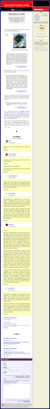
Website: (5, 372)
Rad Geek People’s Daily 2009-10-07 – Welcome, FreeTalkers (13, 352)
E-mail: (5, 367)
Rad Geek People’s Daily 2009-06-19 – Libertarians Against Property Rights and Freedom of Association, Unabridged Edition (16, 342)
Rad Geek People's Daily (17, 5)
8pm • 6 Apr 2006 (11, 177)
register (8, 375)
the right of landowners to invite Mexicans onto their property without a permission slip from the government (16, 114)
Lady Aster (11, 288)
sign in (17, 375)
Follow (14, 138)
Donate (41, 34)
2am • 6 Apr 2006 (11, 142)
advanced (45, 9)
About (16, 9)
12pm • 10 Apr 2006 (7, 319)
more (41, 45)
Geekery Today (7, 322)
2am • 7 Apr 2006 (11, 226)
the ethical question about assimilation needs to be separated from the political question (17, 252)
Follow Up (6, 150)
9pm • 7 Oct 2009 (6, 350)
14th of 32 (21, 29)
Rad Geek (10, 224)
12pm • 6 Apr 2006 (11, 155)
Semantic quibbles (45, 15)
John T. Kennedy (12, 154)
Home (12, 9)
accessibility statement (44, 50)
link (17, 381)
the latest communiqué (11, 29)
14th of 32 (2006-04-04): (21, 66)
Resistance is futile (17, 14)
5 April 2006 (10, 15)
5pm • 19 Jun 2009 (6, 340)
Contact (20, 9)
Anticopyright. (7, 404)
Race (40, 22)
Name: (4, 364)
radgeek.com (13, 317)
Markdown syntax (8, 380)
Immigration (36, 22)
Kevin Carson (11, 193)
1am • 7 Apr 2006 (11, 195)
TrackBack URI (18, 138)
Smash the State (45, 22)
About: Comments (22, 399)
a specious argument (20, 243)
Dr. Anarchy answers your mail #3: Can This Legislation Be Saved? (37, 18)
